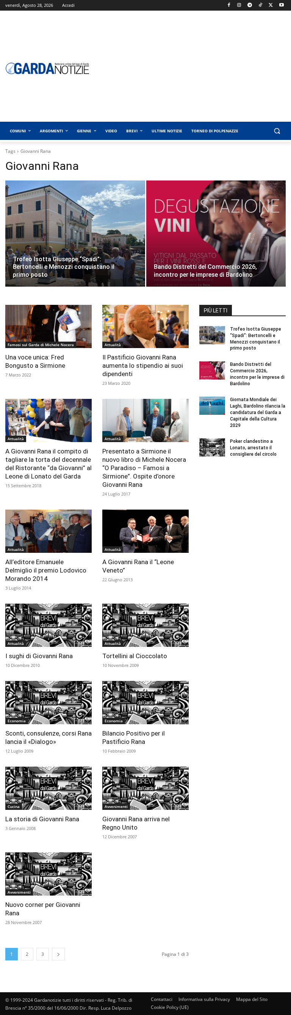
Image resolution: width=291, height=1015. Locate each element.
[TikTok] (260, 5)
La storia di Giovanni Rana (42, 819)
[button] (277, 131)
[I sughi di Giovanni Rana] (48, 625)
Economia (17, 720)
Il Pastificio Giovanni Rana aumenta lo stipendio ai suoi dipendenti (142, 365)
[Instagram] (239, 5)
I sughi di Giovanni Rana (39, 656)
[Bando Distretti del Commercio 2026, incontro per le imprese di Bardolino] (216, 240)
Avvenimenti (116, 806)
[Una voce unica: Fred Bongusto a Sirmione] (48, 326)
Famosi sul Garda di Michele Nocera (41, 344)
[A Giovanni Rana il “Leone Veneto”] (145, 531)
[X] (270, 5)
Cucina (14, 806)
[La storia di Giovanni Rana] (48, 788)
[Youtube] (281, 5)
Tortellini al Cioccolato (134, 656)
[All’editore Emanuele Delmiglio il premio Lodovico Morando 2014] (48, 531)
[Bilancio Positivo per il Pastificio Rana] (145, 702)
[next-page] (58, 954)
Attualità (113, 344)
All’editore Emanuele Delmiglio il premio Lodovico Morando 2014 (45, 570)
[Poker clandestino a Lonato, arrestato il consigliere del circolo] (212, 447)
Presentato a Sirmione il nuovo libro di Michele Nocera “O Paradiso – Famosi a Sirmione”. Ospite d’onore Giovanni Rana (144, 467)
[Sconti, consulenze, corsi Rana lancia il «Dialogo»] (48, 702)
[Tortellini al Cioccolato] (145, 625)
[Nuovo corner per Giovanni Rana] (48, 874)
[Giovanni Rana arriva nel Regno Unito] (145, 788)
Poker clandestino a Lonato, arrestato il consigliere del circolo (253, 448)
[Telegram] (250, 5)
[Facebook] (228, 5)
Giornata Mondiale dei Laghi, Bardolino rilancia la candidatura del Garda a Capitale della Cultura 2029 (257, 412)
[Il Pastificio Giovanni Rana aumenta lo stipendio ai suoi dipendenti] (145, 326)
